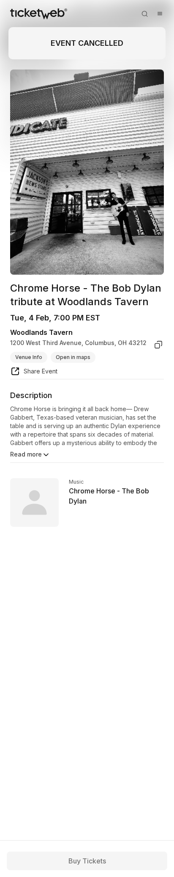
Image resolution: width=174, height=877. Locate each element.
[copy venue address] (158, 344)
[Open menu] (159, 13)
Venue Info (28, 357)
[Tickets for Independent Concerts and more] (38, 13)
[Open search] (144, 13)
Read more (26, 454)
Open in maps (73, 357)
